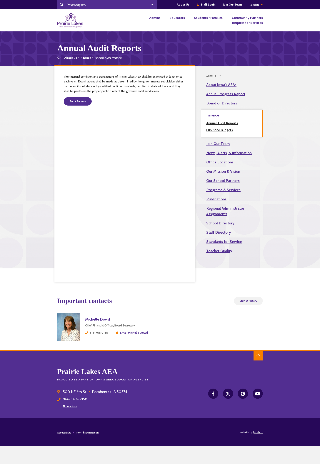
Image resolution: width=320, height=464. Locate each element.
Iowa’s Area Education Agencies (122, 379)
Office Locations (220, 162)
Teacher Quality (219, 251)
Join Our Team (232, 4)
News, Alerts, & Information (229, 153)
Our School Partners (223, 180)
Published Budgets (219, 130)
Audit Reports (77, 101)
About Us (183, 4)
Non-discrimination (87, 432)
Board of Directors (221, 103)
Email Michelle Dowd (134, 332)
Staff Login (208, 4)
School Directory (220, 223)
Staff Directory (218, 232)
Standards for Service (224, 241)
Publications (216, 199)
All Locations (70, 406)
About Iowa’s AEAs (221, 84)
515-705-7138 (99, 332)
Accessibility (64, 432)
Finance (86, 58)
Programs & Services (223, 190)
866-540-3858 (75, 399)
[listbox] (256, 4)
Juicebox (258, 432)
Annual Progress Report (225, 94)
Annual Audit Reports (222, 123)
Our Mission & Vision (223, 171)
